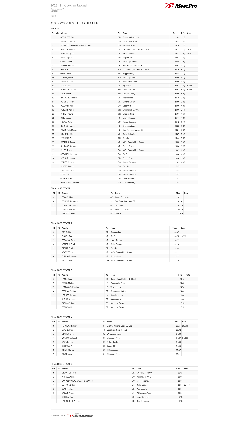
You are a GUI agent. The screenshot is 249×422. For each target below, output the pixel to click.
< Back (53, 15)
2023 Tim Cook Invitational (69, 5)
